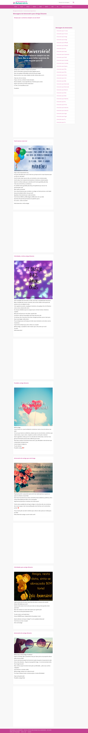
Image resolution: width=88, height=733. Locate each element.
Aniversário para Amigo (62, 39)
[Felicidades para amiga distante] (33, 600)
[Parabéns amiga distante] (33, 425)
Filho (21, 6)
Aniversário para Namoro (62, 89)
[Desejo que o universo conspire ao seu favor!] (33, 67)
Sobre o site (23, 731)
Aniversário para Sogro (62, 116)
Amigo (34, 6)
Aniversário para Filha (61, 69)
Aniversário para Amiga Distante (30, 10)
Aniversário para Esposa (62, 66)
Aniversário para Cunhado (62, 60)
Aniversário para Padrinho (62, 98)
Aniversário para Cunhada (62, 63)
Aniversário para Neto (61, 95)
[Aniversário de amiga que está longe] (33, 492)
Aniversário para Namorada (63, 84)
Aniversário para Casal (62, 51)
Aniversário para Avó (61, 48)
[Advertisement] (33, 31)
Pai (57, 6)
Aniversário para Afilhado (62, 45)
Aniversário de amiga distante (23, 633)
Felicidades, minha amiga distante (24, 256)
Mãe (52, 6)
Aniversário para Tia (61, 119)
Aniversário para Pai (61, 101)
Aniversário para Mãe (61, 81)
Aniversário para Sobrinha (62, 107)
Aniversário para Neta (61, 92)
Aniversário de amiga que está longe (24, 458)
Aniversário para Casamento (63, 54)
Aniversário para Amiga (62, 36)
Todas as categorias (67, 6)
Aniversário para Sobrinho (62, 110)
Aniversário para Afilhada (62, 42)
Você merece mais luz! (20, 141)
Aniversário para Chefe (62, 57)
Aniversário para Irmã (61, 78)
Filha (15, 6)
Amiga (28, 6)
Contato (29, 731)
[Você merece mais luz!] (33, 170)
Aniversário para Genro (62, 75)
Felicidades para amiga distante (23, 567)
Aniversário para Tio (61, 122)
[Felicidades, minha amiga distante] (33, 298)
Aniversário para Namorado (63, 87)
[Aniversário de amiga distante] (33, 652)
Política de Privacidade (15, 731)
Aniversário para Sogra (62, 113)
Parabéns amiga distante (21, 383)
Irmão (46, 6)
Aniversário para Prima (62, 104)
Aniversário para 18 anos (62, 33)
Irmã (40, 6)
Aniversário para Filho (61, 72)
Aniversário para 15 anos (62, 30)
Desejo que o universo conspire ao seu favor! (27, 17)
